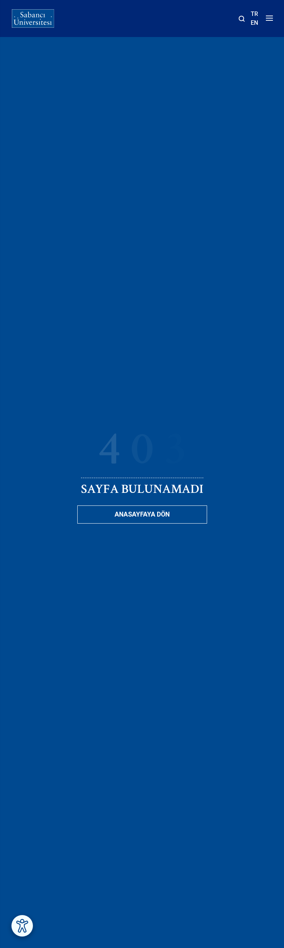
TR (254, 13)
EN (254, 22)
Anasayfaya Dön (142, 514)
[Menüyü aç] (268, 20)
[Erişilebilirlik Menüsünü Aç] (22, 926)
